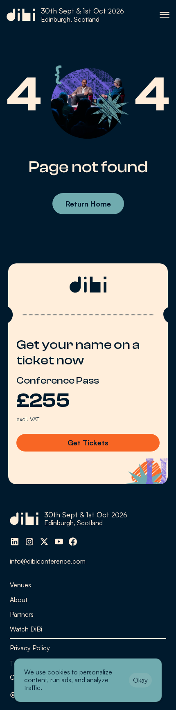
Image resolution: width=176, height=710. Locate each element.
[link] (65, 15)
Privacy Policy (30, 648)
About (18, 599)
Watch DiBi (26, 629)
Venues (20, 585)
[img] (15, 541)
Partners (22, 614)
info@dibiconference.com (48, 561)
